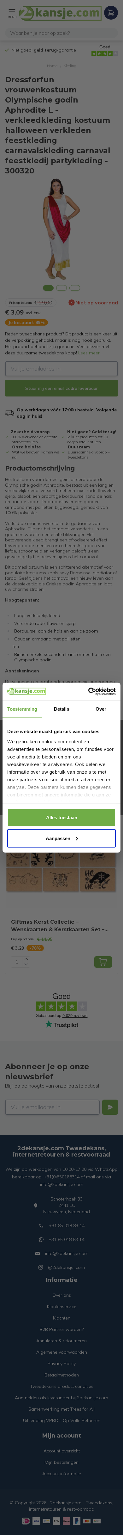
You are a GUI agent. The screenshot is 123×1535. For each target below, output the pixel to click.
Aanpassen (58, 838)
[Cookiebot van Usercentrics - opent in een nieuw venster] (88, 691)
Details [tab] (61, 709)
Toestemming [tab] (22, 709)
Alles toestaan (61, 817)
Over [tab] (101, 709)
